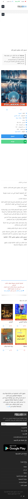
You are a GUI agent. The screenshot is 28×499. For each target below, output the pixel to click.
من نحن (25, 470)
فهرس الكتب (24, 485)
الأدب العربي (17, 116)
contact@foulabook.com (19, 437)
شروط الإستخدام (23, 482)
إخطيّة (25, 347)
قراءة (12, 141)
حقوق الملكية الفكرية (22, 476)
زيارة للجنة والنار (8, 347)
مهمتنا (23, 1)
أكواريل (11, 322)
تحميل (12, 136)
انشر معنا (23, 431)
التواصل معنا (7, 291)
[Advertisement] (14, 32)
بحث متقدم (9, 1)
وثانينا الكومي (23, 322)
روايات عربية (18, 118)
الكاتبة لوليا (17, 132)
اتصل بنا (24, 428)
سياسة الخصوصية (23, 479)
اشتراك (3, 424)
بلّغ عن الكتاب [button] (19, 291)
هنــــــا (8, 406)
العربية (20, 113)
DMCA (25, 473)
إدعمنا (24, 434)
